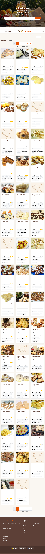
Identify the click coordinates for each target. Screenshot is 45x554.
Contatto (4, 538)
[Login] (43, 31)
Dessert (30, 28)
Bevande (12, 28)
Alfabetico (31, 36)
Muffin (35, 28)
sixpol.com (33, 550)
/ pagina (42, 36)
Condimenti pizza (24, 28)
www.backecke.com (10, 521)
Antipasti (6, 28)
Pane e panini (41, 28)
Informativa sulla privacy (7, 542)
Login (34, 525)
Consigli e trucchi (36, 523)
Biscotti (17, 28)
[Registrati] (42, 31)
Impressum (5, 540)
